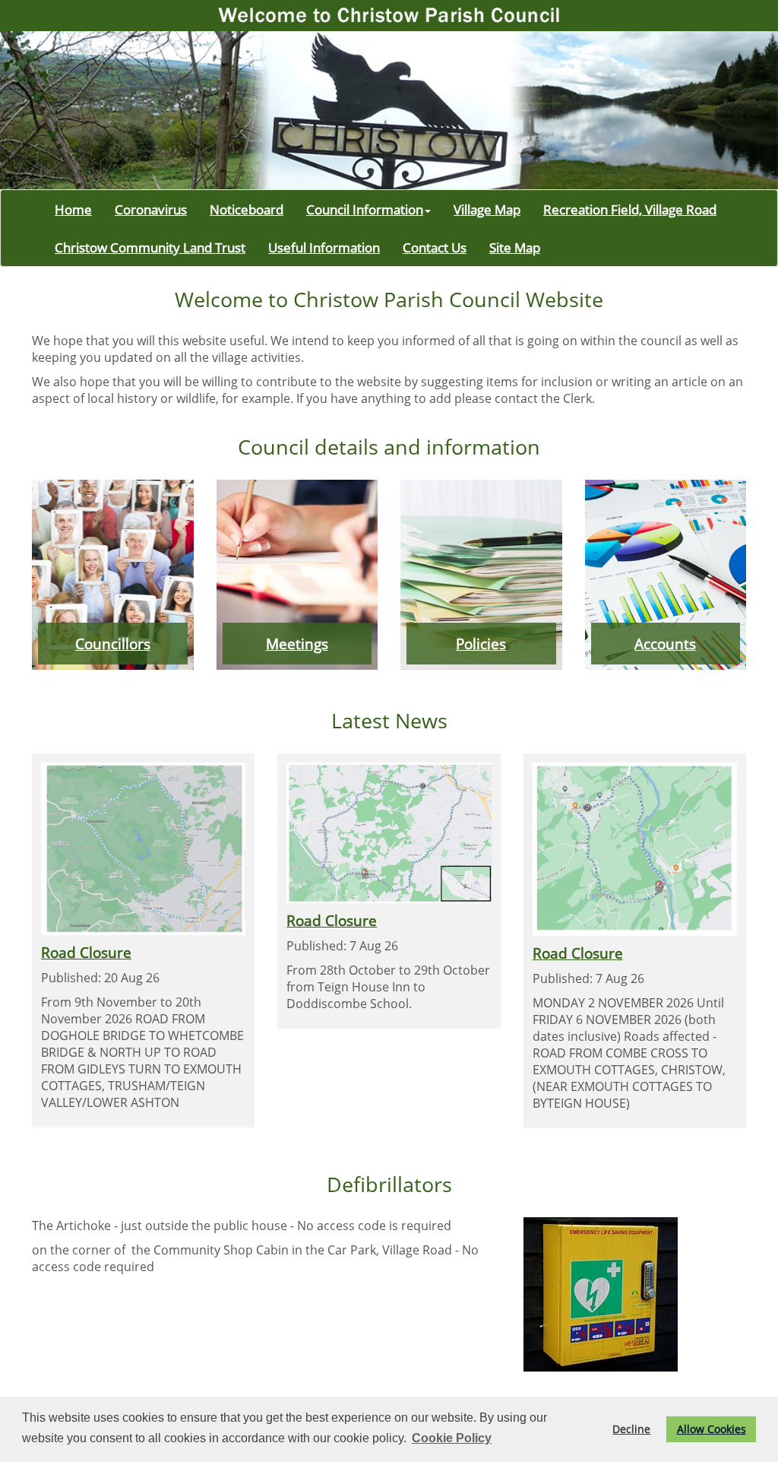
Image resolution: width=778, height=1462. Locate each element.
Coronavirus (151, 209)
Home (73, 209)
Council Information (364, 209)
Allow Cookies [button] (711, 1429)
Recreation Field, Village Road (629, 209)
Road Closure (86, 952)
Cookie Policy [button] (452, 1438)
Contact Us (434, 247)
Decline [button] (631, 1429)
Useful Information (324, 247)
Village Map (487, 209)
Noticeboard (246, 209)
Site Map (514, 247)
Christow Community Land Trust (150, 247)
